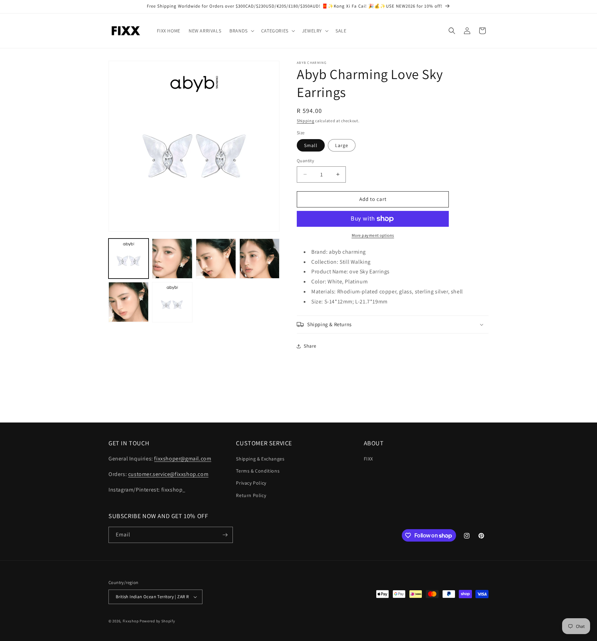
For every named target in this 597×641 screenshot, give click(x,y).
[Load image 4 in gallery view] (259, 259)
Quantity (305, 161)
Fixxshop (131, 621)
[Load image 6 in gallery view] (172, 302)
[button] (241, 30)
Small (311, 145)
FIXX (368, 459)
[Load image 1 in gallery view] (128, 259)
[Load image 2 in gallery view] (172, 259)
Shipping (305, 120)
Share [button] (310, 346)
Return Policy (251, 495)
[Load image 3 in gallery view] (216, 259)
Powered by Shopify (157, 621)
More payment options (373, 235)
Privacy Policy (251, 483)
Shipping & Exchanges (260, 459)
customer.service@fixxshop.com (168, 474)
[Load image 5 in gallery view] (128, 302)
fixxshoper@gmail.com (182, 458)
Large (341, 145)
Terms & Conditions (257, 471)
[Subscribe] (225, 535)
